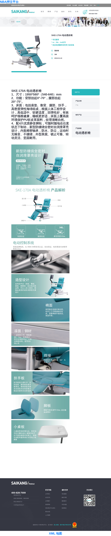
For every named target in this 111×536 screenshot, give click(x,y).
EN (98, 5)
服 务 (62, 11)
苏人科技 (56, 525)
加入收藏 (74, 5)
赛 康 (49, 11)
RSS (91, 5)
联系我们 (64, 508)
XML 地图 (55, 533)
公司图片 (47, 501)
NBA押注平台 (9, 1)
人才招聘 (47, 515)
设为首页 (69, 5)
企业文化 (47, 497)
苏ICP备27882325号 (65, 525)
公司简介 (47, 494)
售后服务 (64, 494)
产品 (77, 105)
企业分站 (80, 5)
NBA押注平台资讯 (50, 508)
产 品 (56, 11)
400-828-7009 (93, 13)
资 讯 (69, 11)
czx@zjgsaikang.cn (19, 505)
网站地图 (86, 5)
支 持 (76, 11)
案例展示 (64, 501)
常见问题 (64, 504)
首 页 (42, 11)
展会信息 (47, 511)
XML (95, 5)
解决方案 (64, 497)
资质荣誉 (47, 504)
